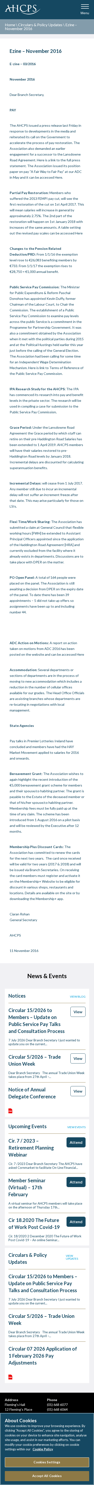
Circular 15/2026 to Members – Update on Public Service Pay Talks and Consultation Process (42, 1283)
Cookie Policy (43, 1449)
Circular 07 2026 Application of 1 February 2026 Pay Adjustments (42, 1355)
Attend (76, 1142)
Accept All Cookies (46, 1476)
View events (76, 1127)
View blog (78, 996)
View (78, 1011)
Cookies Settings (47, 1462)
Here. (59, 177)
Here (40, 160)
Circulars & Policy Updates (40, 24)
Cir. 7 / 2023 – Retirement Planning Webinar (31, 1148)
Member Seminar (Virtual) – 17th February (27, 1187)
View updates (72, 1257)
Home (10, 24)
